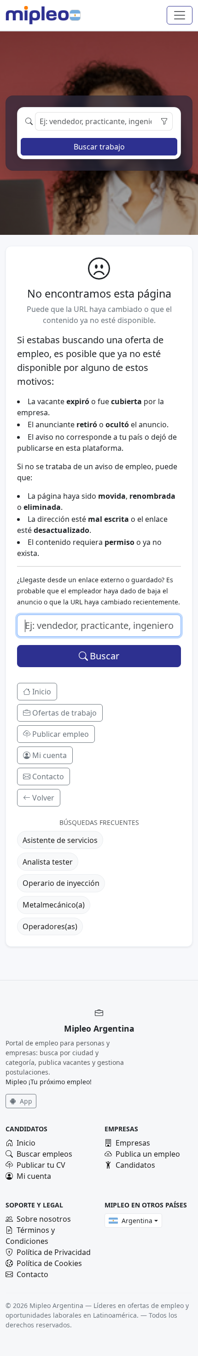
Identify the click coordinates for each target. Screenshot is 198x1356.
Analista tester (48, 862)
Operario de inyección (61, 883)
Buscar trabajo (99, 147)
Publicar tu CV (41, 1165)
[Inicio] (37, 15)
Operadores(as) (50, 926)
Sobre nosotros (44, 1219)
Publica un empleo (148, 1154)
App (25, 1101)
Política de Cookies (49, 1263)
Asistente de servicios (60, 840)
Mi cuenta (49, 755)
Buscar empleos (44, 1154)
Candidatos (135, 1165)
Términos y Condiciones (30, 1235)
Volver (43, 798)
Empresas (133, 1143)
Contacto (48, 776)
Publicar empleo (60, 734)
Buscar (104, 656)
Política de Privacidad (54, 1252)
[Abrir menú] (179, 15)
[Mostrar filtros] (164, 121)
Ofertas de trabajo (64, 713)
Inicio (41, 692)
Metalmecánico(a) (54, 905)
